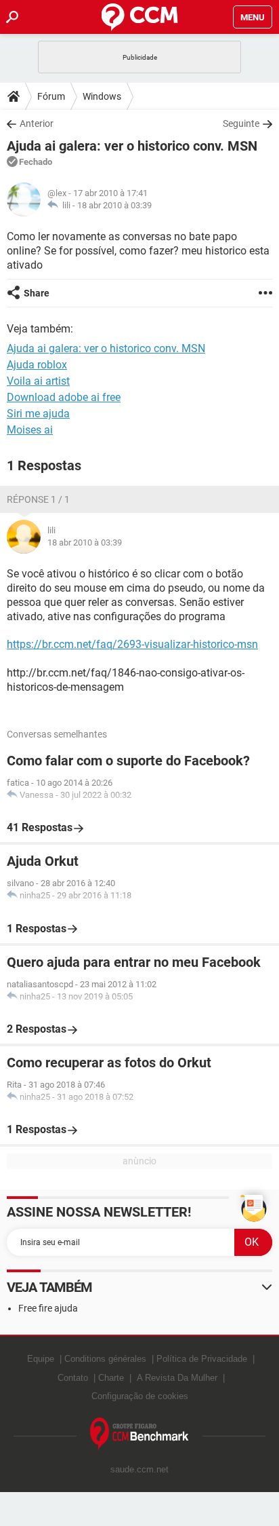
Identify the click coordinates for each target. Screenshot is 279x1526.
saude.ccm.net (139, 1469)
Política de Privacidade (201, 1359)
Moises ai (30, 429)
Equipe (40, 1359)
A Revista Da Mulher (177, 1378)
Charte (111, 1378)
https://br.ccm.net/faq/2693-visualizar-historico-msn (132, 644)
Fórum (51, 96)
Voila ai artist (38, 381)
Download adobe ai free (64, 397)
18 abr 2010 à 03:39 (114, 205)
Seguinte (241, 123)
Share (36, 293)
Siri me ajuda (38, 413)
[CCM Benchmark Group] (139, 1434)
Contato (73, 1378)
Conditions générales (105, 1359)
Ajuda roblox (37, 364)
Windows (102, 96)
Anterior (36, 123)
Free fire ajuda (48, 1308)
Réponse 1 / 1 (38, 499)
